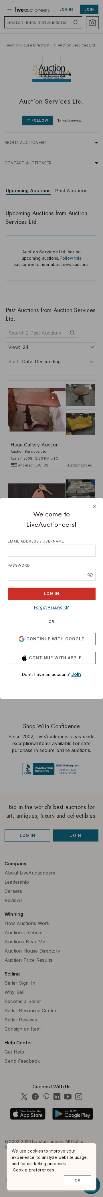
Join (76, 674)
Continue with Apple (55, 657)
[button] (90, 575)
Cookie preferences (33, 1169)
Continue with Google (55, 638)
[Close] (95, 506)
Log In (52, 593)
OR (51, 622)
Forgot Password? (51, 607)
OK (78, 1180)
